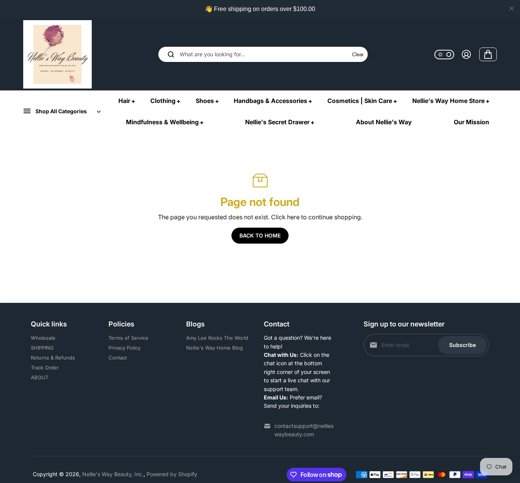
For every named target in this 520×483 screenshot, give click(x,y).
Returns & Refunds (53, 358)
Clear (358, 54)
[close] (511, 8)
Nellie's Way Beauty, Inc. (113, 474)
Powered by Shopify (172, 474)
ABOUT (39, 377)
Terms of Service (128, 338)
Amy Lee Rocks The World (217, 338)
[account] (466, 54)
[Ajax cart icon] (488, 54)
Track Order (45, 367)
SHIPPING (42, 348)
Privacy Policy (124, 348)
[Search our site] (171, 54)
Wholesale (43, 338)
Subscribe (462, 345)
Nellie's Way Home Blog (214, 348)
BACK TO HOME (260, 235)
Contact (117, 358)
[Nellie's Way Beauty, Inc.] (57, 54)
